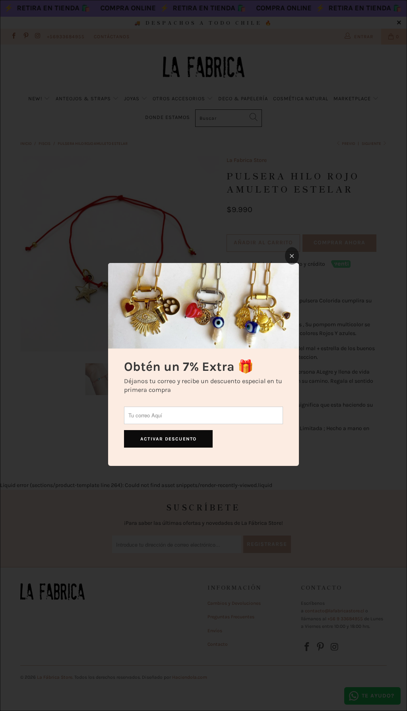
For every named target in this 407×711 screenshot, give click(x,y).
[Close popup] (292, 256)
